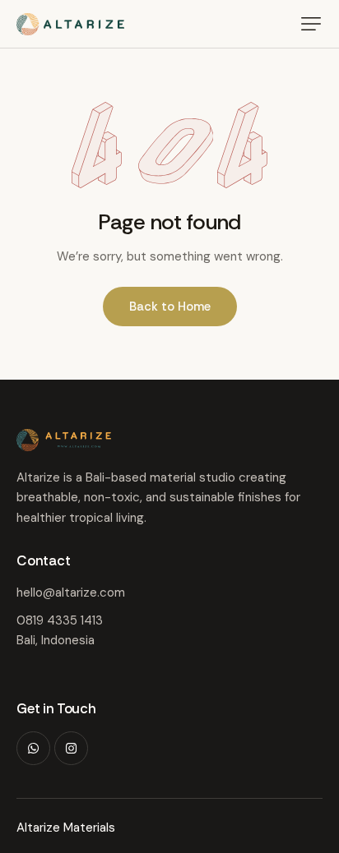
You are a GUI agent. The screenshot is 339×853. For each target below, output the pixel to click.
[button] (311, 23)
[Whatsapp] (33, 748)
